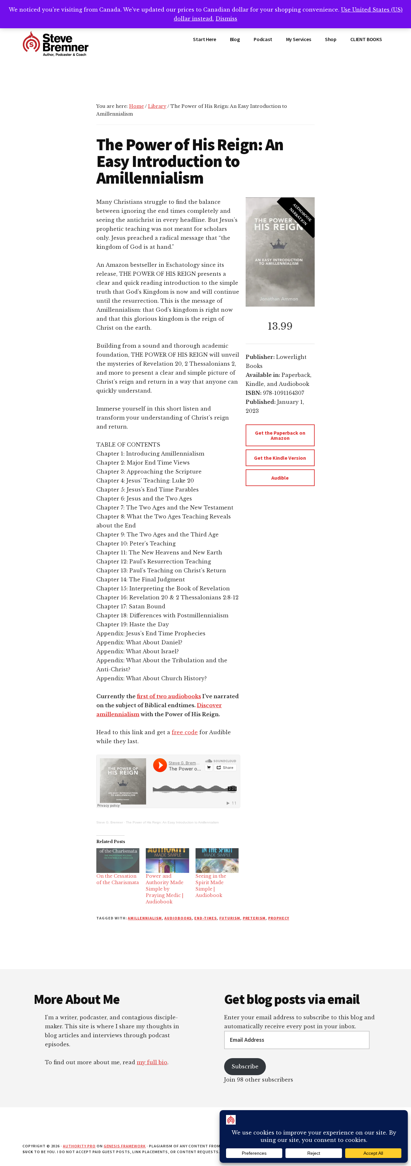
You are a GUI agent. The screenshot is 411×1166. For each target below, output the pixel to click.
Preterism (254, 918)
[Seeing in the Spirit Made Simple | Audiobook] (217, 860)
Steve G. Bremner (109, 822)
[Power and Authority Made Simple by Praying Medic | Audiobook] (167, 860)
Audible (280, 477)
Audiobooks (178, 918)
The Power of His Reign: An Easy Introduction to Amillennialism (172, 822)
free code (185, 732)
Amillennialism (145, 918)
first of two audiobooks (169, 696)
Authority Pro (79, 1146)
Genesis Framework (125, 1146)
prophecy (278, 918)
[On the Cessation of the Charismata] (117, 860)
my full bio (152, 1062)
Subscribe (245, 1066)
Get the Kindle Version (280, 458)
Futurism (229, 918)
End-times (205, 918)
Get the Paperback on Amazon (280, 435)
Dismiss (226, 18)
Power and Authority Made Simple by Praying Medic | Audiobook (164, 889)
